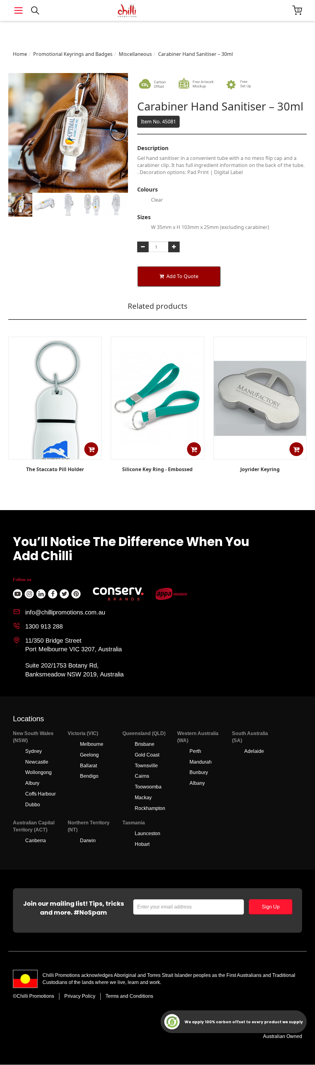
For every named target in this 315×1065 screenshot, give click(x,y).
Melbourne (91, 744)
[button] (91, 449)
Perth (195, 751)
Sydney (33, 751)
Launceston (147, 833)
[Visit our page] (17, 593)
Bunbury (198, 772)
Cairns (142, 776)
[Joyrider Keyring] (260, 454)
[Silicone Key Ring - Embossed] (157, 454)
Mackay (143, 797)
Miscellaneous (135, 54)
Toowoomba (148, 786)
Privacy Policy (79, 996)
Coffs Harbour (40, 793)
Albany (197, 783)
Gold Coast (147, 754)
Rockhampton (150, 808)
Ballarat (88, 765)
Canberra (35, 840)
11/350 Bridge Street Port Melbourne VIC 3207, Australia (73, 645)
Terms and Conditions (129, 996)
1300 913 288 (44, 626)
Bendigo (89, 776)
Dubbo (32, 804)
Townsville (146, 765)
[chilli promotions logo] (127, 10)
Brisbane (144, 744)
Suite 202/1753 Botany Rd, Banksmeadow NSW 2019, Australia (74, 670)
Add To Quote (182, 276)
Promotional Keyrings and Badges (73, 54)
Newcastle (36, 762)
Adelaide (254, 751)
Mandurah (200, 762)
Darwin (88, 840)
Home (20, 54)
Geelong (89, 754)
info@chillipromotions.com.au (65, 612)
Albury (32, 783)
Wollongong (38, 772)
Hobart (142, 844)
